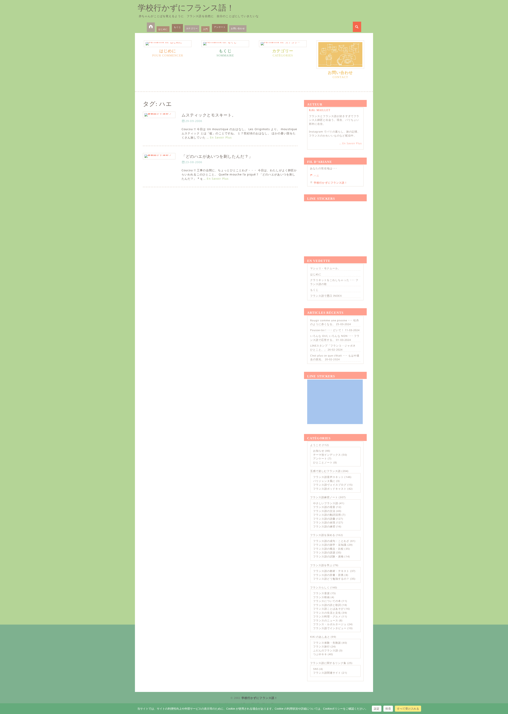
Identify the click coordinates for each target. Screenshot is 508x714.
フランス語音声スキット (328, 477)
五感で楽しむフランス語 (325, 471)
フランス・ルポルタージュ (329, 624)
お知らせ (318, 450)
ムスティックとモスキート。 (209, 115)
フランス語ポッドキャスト (329, 488)
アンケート (220, 26)
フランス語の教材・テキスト (331, 571)
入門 (205, 29)
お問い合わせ (238, 28)
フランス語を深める (322, 535)
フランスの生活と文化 (327, 612)
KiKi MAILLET (319, 110)
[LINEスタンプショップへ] (335, 224)
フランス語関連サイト (327, 672)
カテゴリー (192, 28)
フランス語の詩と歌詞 (327, 605)
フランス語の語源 (324, 552)
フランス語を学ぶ (321, 565)
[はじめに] (167, 43)
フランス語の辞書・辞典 (328, 575)
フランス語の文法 (324, 511)
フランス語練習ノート (324, 497)
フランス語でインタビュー (329, 628)
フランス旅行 (321, 646)
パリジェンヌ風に (324, 481)
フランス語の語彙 (324, 518)
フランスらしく (320, 587)
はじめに (163, 29)
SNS (315, 669)
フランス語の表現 (324, 522)
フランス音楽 (321, 593)
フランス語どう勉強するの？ (331, 578)
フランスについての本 (327, 601)
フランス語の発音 (324, 507)
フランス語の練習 (324, 526)
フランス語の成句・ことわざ (331, 541)
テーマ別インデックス (327, 454)
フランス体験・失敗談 (327, 642)
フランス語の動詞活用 (327, 514)
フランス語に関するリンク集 (328, 663)
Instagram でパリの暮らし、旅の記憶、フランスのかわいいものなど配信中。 (334, 133)
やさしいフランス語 (325, 503)
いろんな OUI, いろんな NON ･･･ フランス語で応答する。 (335, 338)
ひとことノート (323, 462)
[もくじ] (225, 43)
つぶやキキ (320, 654)
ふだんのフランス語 (325, 650)
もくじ (177, 26)
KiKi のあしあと (320, 636)
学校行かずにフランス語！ (186, 7)
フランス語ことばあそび (328, 608)
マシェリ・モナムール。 (325, 268)
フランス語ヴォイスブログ (329, 484)
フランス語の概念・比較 (328, 548)
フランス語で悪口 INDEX (326, 295)
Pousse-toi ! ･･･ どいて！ (327, 330)
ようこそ (315, 445)
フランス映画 (321, 597)
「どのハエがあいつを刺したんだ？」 (217, 156)
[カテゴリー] (283, 43)
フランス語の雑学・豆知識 (329, 544)
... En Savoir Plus (350, 143)
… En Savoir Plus (219, 137)
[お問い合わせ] (340, 54)
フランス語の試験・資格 (328, 556)
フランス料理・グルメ (327, 616)
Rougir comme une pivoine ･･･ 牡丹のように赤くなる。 (334, 322)
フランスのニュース (325, 620)
